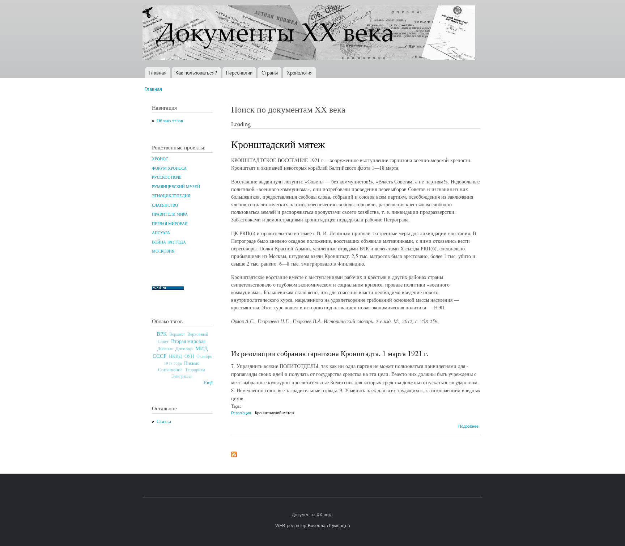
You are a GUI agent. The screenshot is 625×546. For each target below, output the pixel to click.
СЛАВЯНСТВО (165, 205)
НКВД (175, 356)
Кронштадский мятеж (274, 412)
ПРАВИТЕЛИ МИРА (170, 214)
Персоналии (239, 72)
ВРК (162, 333)
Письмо (192, 363)
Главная (157, 72)
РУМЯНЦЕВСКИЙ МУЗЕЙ (176, 186)
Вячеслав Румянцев (329, 525)
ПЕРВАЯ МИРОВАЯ (169, 223)
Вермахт (177, 334)
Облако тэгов (170, 121)
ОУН (189, 356)
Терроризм (195, 369)
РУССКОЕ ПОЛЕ (167, 177)
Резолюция (241, 412)
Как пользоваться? (196, 72)
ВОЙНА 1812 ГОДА (169, 242)
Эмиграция (181, 376)
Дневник (165, 348)
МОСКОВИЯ (163, 251)
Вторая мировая (188, 341)
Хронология (299, 72)
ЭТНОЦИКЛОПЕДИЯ (171, 195)
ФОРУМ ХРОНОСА (169, 168)
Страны (270, 72)
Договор (184, 348)
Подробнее (468, 426)
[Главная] (310, 33)
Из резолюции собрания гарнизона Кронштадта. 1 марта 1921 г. (330, 353)
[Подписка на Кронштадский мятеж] (234, 452)
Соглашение (170, 370)
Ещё (208, 383)
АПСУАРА (161, 232)
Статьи (164, 421)
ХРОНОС (160, 158)
